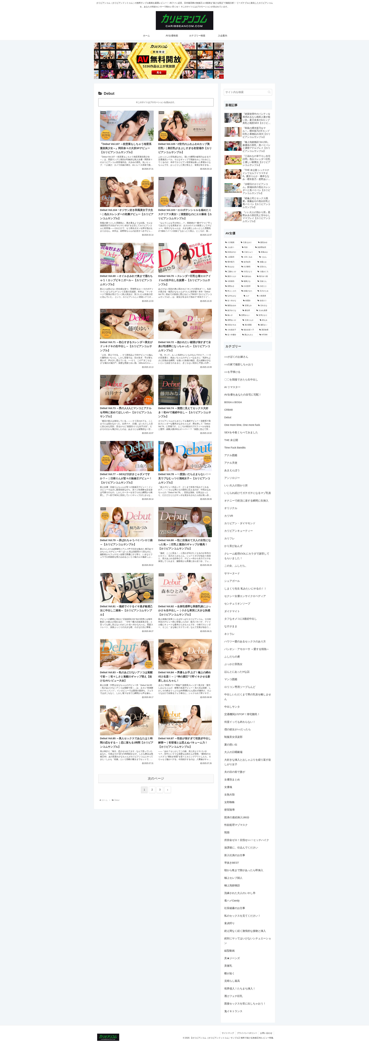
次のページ (156, 778)
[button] (269, 92)
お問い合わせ (266, 1033)
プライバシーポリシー (247, 1033)
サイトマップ (228, 1033)
